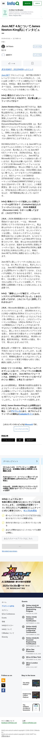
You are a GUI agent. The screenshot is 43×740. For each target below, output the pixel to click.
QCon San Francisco (30, 650)
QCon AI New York (33, 657)
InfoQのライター (7, 625)
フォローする (37, 46)
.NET (20, 440)
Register (27, 3)
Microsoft (29, 424)
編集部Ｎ (9, 55)
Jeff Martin (9, 46)
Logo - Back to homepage (13, 3)
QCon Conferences (8, 614)
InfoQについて (7, 629)
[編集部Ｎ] (3, 55)
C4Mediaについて (8, 633)
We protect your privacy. (9, 551)
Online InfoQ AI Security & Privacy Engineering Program (33, 608)
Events (4, 618)
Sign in (37, 3)
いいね (13, 63)
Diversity (5, 637)
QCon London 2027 (32, 664)
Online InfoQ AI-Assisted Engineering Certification (32, 641)
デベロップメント (8, 440)
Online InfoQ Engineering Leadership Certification (31, 629)
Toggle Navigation (3, 3)
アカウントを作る (8, 606)
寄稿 (3, 622)
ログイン (5, 610)
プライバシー (5, 736)
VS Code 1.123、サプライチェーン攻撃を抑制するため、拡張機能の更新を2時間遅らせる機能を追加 (20, 469)
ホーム (4, 602)
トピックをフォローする (21, 429)
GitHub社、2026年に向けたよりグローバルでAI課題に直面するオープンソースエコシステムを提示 (20, 488)
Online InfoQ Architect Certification (31, 619)
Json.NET (5, 75)
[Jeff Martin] (3, 46)
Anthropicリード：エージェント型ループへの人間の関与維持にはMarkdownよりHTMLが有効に (20, 479)
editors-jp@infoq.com (29, 723)
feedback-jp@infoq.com (9, 723)
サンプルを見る (30, 511)
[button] (20, 546)
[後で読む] (32, 63)
